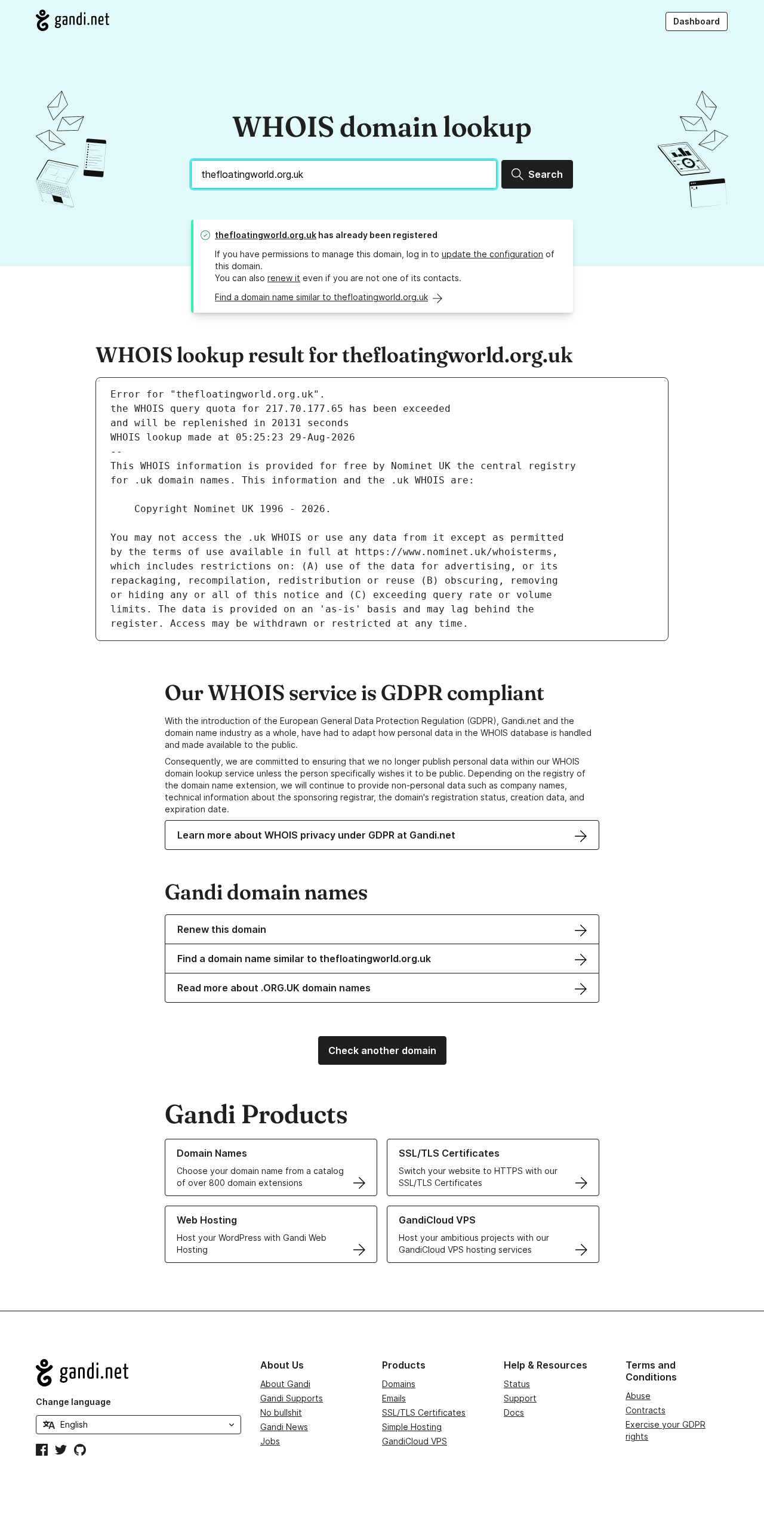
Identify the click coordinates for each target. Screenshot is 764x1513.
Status (517, 1384)
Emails (394, 1398)
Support (520, 1398)
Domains (398, 1384)
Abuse (638, 1396)
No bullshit (281, 1412)
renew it (283, 278)
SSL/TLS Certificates (424, 1412)
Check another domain (382, 1050)
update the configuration (492, 254)
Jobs (270, 1441)
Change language (73, 1402)
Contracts (646, 1410)
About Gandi (285, 1384)
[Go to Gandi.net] (72, 20)
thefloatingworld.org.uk (265, 235)
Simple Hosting (412, 1427)
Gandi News (284, 1427)
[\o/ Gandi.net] (138, 1372)
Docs (514, 1412)
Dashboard (696, 21)
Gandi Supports (291, 1398)
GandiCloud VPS (414, 1441)
